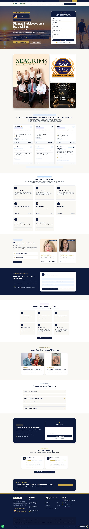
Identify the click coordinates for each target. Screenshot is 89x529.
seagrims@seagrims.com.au (67, 504)
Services (36, 4)
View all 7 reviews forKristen (54, 467)
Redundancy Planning (32, 507)
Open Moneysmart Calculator (50, 288)
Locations (41, 4)
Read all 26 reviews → (56, 452)
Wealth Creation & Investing (33, 506)
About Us (32, 4)
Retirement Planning (32, 499)
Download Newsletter (60, 436)
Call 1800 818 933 (36, 42)
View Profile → (49, 261)
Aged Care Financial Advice (33, 502)
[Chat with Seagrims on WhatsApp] (2, 526)
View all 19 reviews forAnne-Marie (31, 467)
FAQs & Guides (31, 511)
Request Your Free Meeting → (66, 506)
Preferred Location (55, 26)
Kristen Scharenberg (23, 139)
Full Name (54, 18)
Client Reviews (60, 4)
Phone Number (54, 22)
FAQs (46, 4)
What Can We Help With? (56, 30)
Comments (55, 34)
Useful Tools (51, 4)
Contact (56, 4)
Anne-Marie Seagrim (17, 139)
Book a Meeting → (53, 261)
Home (28, 4)
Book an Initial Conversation (70, 4)
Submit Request (64, 40)
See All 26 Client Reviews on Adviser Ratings (45, 471)
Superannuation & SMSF (32, 503)
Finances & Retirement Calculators (34, 510)
